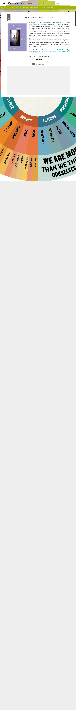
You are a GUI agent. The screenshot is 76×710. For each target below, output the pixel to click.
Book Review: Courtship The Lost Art (38, 17)
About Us (18, 8)
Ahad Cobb (60, 50)
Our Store (42, 8)
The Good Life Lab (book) (30, 8)
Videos (48, 8)
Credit (53, 8)
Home (13, 8)
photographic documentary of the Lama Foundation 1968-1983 (51, 52)
